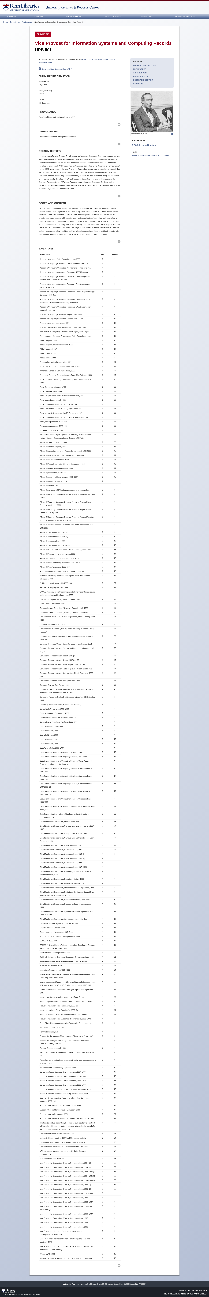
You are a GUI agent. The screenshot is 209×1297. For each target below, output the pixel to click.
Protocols (184, 1291)
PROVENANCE (139, 69)
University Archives (71, 1284)
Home (5, 22)
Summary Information (144, 66)
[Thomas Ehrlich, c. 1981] (152, 111)
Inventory (138, 84)
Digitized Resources (73, 16)
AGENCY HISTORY (141, 76)
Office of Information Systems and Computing (151, 155)
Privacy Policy (199, 1291)
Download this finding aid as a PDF (56, 69)
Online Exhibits (39, 16)
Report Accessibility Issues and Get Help (185, 1294)
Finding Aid (43, 34)
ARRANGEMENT (140, 73)
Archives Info (146, 16)
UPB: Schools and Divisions (144, 145)
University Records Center (184, 16)
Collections (11, 16)
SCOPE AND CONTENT (143, 80)
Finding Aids (27, 22)
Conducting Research (112, 16)
